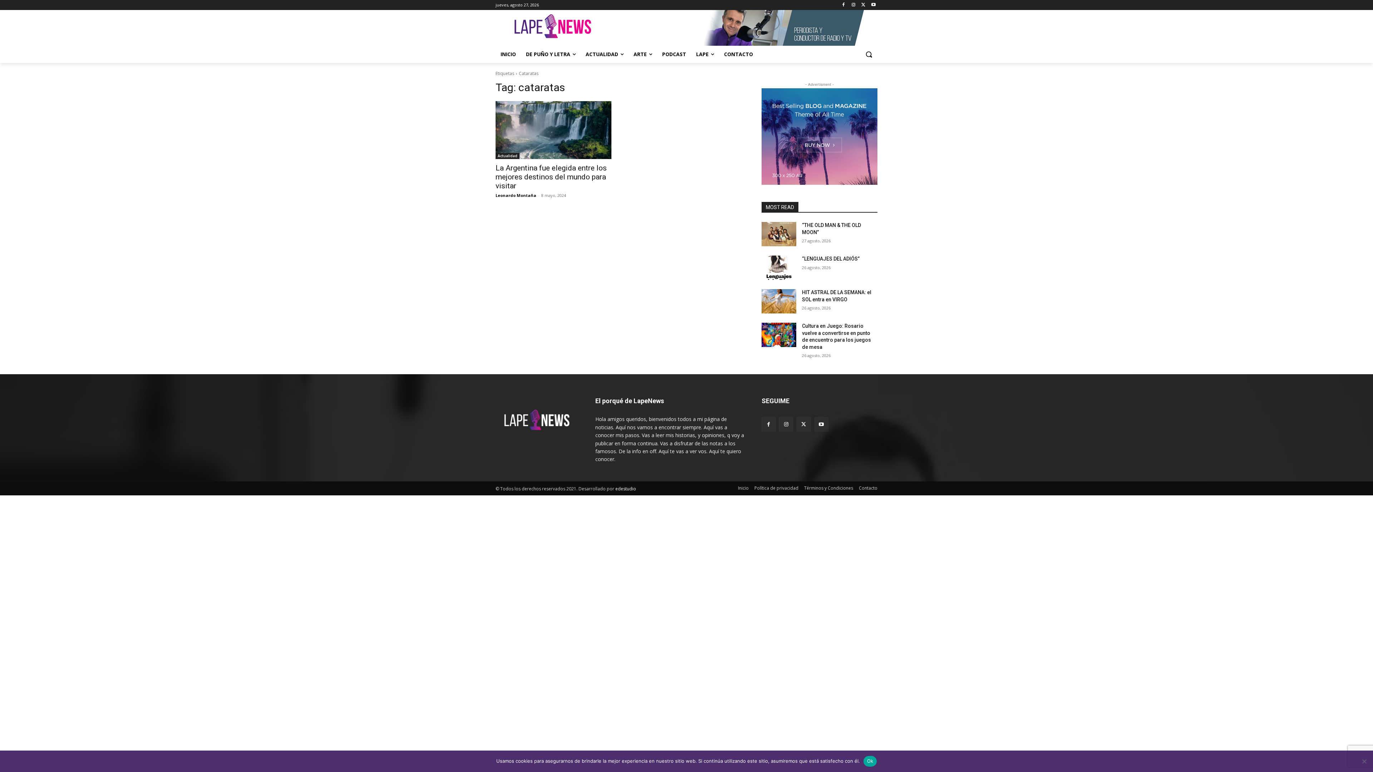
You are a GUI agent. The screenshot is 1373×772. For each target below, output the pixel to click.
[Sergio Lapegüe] (553, 28)
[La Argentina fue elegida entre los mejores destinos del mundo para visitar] (553, 130)
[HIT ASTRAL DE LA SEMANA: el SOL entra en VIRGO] (779, 301)
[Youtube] (873, 5)
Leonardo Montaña (516, 195)
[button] (868, 54)
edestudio (625, 489)
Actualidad (507, 155)
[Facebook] (844, 5)
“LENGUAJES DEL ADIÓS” (831, 259)
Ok (870, 761)
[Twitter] (863, 5)
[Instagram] (854, 5)
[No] (1364, 761)
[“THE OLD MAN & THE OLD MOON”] (779, 234)
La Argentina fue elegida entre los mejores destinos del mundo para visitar (551, 177)
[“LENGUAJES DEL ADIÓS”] (779, 268)
